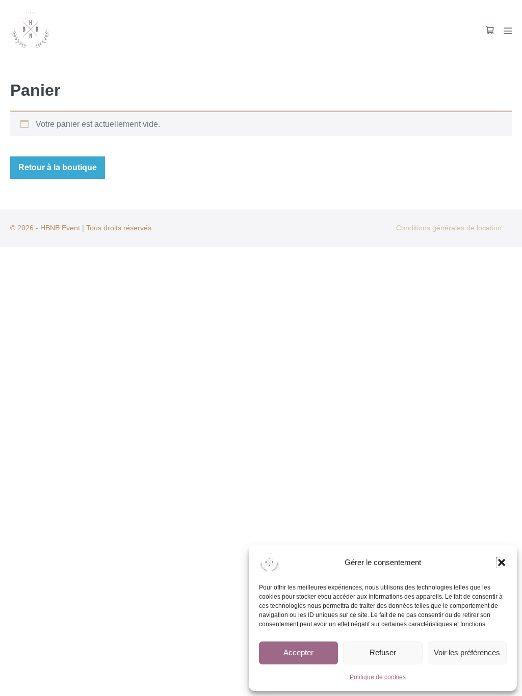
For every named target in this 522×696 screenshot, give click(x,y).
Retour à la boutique (57, 167)
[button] (502, 562)
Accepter (298, 652)
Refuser (383, 652)
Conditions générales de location (449, 228)
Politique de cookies (378, 677)
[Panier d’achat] (490, 30)
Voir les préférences (467, 652)
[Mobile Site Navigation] (508, 30)
